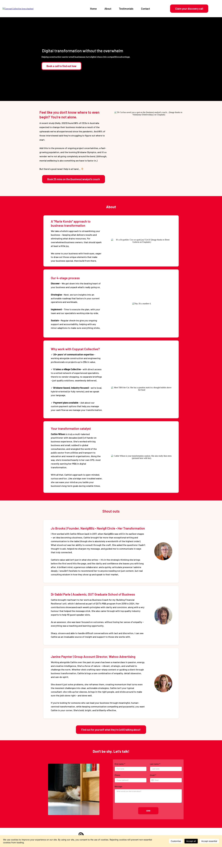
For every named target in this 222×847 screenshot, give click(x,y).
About (107, 8)
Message (118, 786)
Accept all (191, 841)
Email (153, 775)
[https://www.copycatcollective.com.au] (18, 8)
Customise (176, 841)
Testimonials (126, 8)
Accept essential (209, 841)
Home (93, 8)
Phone (117, 775)
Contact (145, 8)
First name (120, 764)
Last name (155, 764)
